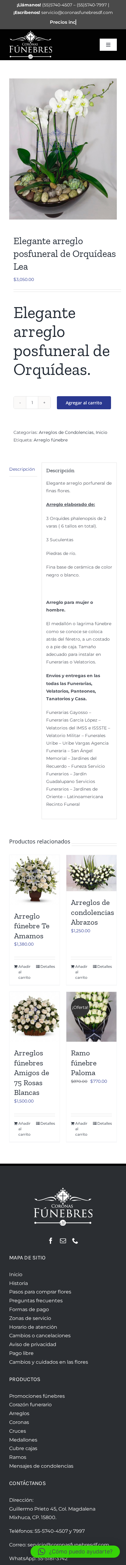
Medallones (23, 1440)
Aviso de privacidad (32, 1344)
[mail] (63, 1241)
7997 (79, 1531)
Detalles (47, 966)
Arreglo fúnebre (51, 440)
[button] (75, 1552)
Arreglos (19, 1413)
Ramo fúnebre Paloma (84, 1062)
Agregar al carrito (84, 403)
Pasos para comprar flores (40, 1292)
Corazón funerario (30, 1404)
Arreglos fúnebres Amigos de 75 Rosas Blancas (31, 1072)
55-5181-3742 (53, 1558)
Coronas (19, 1422)
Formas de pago (29, 1309)
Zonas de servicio (30, 1318)
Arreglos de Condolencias (66, 432)
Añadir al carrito (24, 972)
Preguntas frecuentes (36, 1301)
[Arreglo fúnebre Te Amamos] (34, 880)
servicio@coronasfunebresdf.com (68, 1545)
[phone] (75, 1241)
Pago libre (21, 1353)
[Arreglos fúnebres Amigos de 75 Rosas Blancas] (34, 1017)
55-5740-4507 (51, 1531)
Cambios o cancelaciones (40, 1335)
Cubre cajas (23, 1448)
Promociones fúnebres (37, 1396)
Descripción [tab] (22, 469)
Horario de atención (33, 1327)
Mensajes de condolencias (41, 1466)
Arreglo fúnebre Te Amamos (32, 925)
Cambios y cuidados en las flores (48, 1362)
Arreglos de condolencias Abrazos (92, 912)
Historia (18, 1283)
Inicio (101, 432)
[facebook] (51, 1241)
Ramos (17, 1457)
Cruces (17, 1431)
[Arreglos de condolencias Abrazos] (91, 873)
